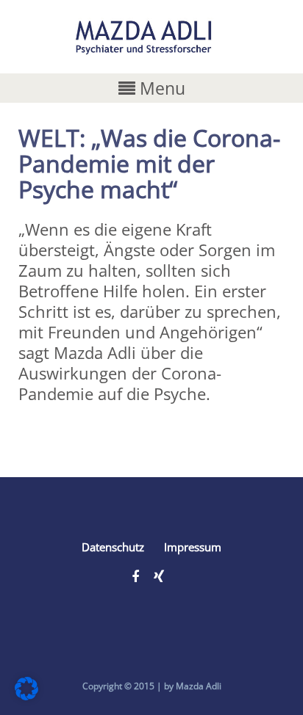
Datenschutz (113, 547)
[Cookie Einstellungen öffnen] (26, 694)
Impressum (192, 547)
